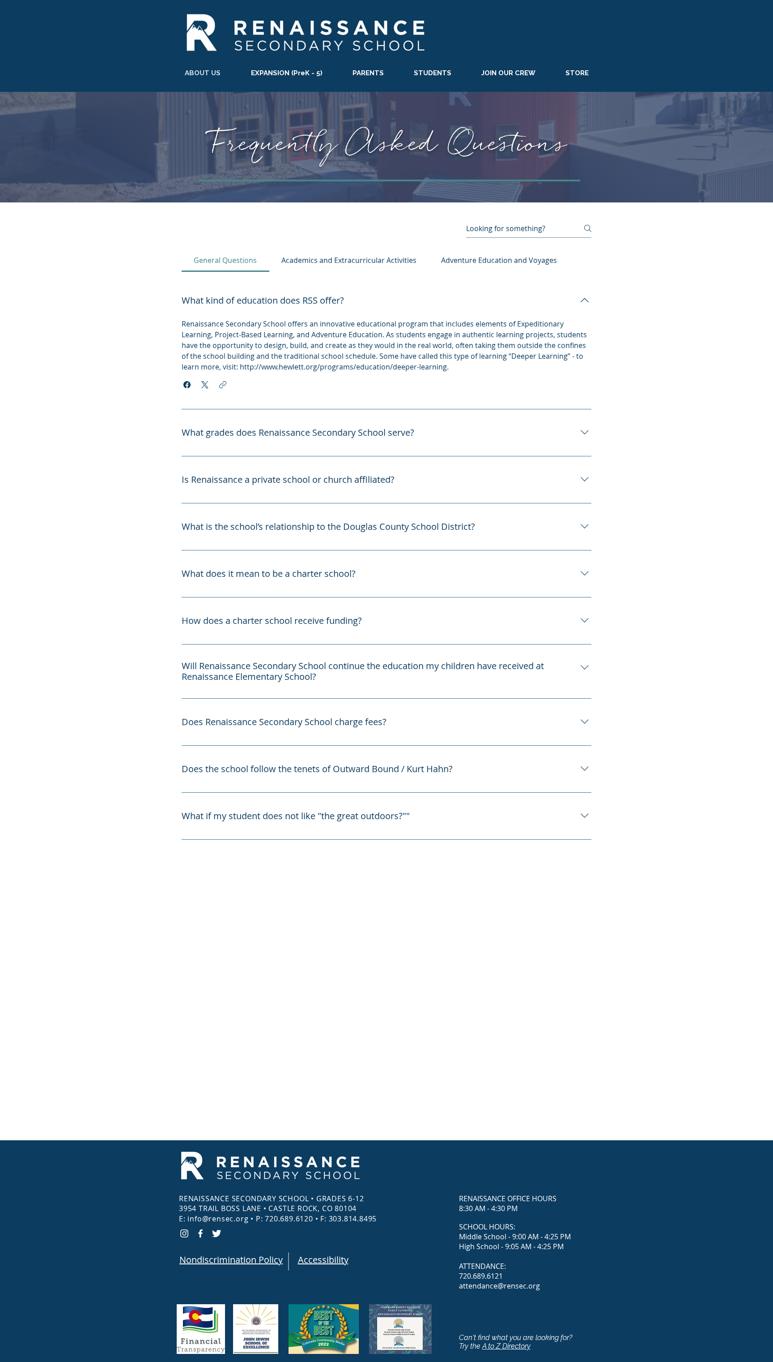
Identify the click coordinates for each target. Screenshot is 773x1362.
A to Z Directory (506, 1346)
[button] (508, 73)
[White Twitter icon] (216, 1233)
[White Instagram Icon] (184, 1233)
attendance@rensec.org (499, 1286)
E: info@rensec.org (213, 1219)
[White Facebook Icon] (200, 1233)
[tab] (225, 260)
